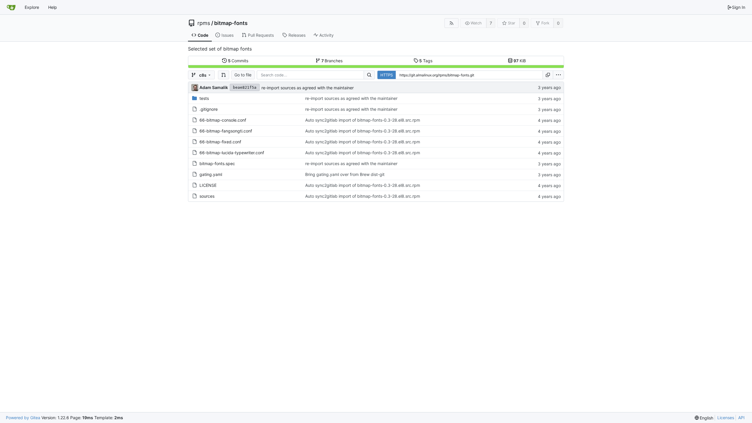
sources (206, 196)
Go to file (242, 74)
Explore (32, 7)
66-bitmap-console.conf (222, 120)
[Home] (11, 7)
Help (52, 7)
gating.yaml (210, 174)
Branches (332, 60)
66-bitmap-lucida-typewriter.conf (231, 152)
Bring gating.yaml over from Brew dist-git (345, 174)
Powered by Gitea (23, 417)
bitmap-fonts (231, 23)
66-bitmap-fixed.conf (220, 141)
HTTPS (386, 75)
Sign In (738, 7)
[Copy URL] (548, 74)
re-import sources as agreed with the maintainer (307, 87)
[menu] (558, 74)
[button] (223, 74)
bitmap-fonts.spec (217, 163)
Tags (425, 60)
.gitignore (208, 109)
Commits (238, 60)
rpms (203, 23)
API (741, 417)
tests (204, 98)
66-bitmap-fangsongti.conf (225, 130)
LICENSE (207, 185)
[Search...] (369, 74)
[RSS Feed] (451, 23)
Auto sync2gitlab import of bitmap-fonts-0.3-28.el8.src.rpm (362, 120)
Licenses (725, 417)
